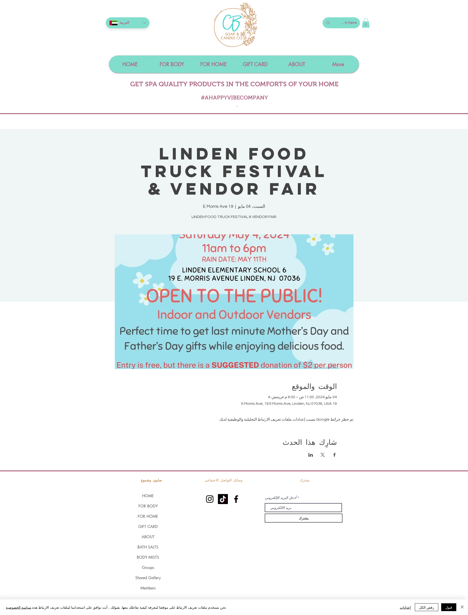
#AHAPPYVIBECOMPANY (234, 97)
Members (148, 588)
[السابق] (119, 101)
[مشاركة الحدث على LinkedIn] (310, 455)
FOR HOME (148, 516)
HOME (148, 495)
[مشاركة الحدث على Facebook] (334, 455)
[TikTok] (223, 499)
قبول (448, 607)
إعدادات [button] (405, 607)
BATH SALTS (147, 547)
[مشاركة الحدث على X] (322, 455)
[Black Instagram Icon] (210, 499)
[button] (366, 23)
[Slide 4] (237, 106)
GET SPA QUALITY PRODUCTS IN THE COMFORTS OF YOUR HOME (234, 84)
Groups (148, 567)
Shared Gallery (148, 577)
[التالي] (349, 101)
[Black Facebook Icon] (236, 499)
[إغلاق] (462, 607)
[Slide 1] (231, 106)
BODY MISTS (148, 557)
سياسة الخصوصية (18, 607)
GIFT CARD (148, 526)
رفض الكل (426, 607)
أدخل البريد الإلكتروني (280, 497)
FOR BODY (148, 506)
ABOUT (148, 536)
